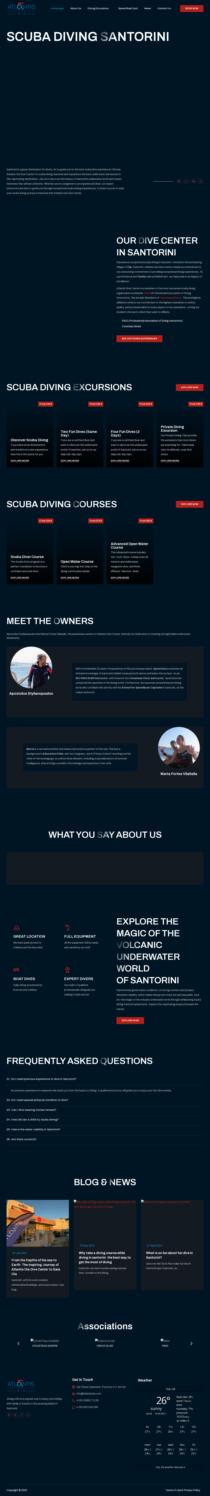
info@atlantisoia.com (88, 1393)
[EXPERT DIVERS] (67, 970)
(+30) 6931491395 (87, 1407)
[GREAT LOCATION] (16, 927)
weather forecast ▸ (170, 1467)
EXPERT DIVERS (78, 979)
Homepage (57, 8)
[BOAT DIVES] (16, 970)
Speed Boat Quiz (128, 8)
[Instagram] (186, 181)
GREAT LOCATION (29, 936)
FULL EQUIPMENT (80, 936)
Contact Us (164, 8)
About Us (75, 8)
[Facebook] (179, 181)
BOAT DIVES (24, 979)
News (147, 8)
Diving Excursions (98, 8)
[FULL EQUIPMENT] (67, 927)
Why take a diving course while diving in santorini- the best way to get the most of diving (105, 1257)
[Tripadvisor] (200, 181)
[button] (105, 1080)
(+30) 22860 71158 (87, 1400)
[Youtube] (193, 181)
